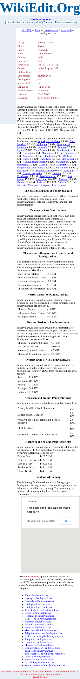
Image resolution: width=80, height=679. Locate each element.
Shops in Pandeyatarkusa (38, 613)
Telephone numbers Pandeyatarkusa (43, 633)
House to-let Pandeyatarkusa (40, 659)
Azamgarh (66, 30)
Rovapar (21, 170)
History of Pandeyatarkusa (38, 598)
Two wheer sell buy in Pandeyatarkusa (45, 653)
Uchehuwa (22, 176)
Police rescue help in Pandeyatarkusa (44, 636)
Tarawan (62, 147)
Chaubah (48, 156)
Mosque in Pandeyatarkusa (39, 645)
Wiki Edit (27, 30)
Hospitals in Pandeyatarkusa (39, 615)
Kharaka (27, 153)
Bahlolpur (69, 153)
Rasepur (63, 179)
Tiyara (20, 150)
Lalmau (43, 164)
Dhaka (26, 159)
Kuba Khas (45, 159)
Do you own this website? (41, 521)
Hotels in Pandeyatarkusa (38, 627)
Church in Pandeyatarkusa (38, 642)
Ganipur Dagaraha (32, 173)
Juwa (54, 185)
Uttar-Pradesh (51, 30)
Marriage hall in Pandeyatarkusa (42, 630)
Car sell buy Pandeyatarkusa (39, 662)
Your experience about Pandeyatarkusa (45, 665)
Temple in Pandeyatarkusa (38, 639)
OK (67, 521)
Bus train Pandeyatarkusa (38, 621)
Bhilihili (67, 156)
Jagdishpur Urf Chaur (49, 141)
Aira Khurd (41, 179)
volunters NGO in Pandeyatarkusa (42, 648)
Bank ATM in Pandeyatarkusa (40, 618)
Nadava (62, 182)
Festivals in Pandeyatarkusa (39, 601)
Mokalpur (42, 144)
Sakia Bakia (62, 167)
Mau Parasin (40, 150)
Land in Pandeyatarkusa (37, 656)
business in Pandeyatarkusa (39, 650)
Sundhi (57, 173)
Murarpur (33, 185)
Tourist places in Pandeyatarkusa (42, 610)
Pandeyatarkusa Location (38, 604)
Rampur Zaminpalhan (34, 161)
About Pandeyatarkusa (36, 595)
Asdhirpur (62, 164)
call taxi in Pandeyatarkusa (39, 624)
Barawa (63, 185)
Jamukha (43, 147)
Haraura (21, 182)
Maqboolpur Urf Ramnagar (31, 167)
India (37, 30)
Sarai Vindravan (48, 176)
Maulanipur (48, 153)
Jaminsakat (23, 164)
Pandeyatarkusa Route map (39, 607)
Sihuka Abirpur (65, 150)
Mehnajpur (62, 161)
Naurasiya (28, 156)
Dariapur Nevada (45, 170)
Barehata (21, 185)
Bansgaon (45, 185)
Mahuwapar (68, 159)
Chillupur (69, 170)
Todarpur (41, 182)
